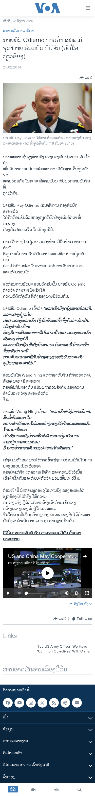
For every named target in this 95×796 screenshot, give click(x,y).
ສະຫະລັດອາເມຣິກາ (18, 31)
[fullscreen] (87, 593)
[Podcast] (65, 703)
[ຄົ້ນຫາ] (79, 789)
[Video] (33, 789)
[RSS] (54, 703)
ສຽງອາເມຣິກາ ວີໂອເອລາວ (31, 563)
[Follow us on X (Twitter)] (42, 703)
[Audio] (56, 789)
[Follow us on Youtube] (19, 703)
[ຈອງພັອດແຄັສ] (77, 703)
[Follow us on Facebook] (8, 703)
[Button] (86, 78)
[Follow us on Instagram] (31, 703)
